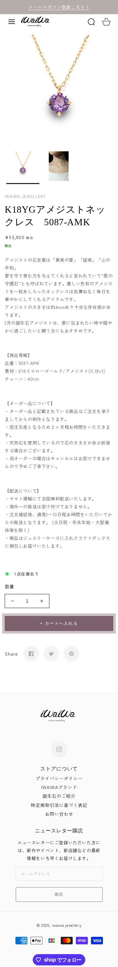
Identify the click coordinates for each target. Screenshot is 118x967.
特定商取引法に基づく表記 (59, 805)
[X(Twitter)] (51, 654)
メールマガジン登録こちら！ (59, 7)
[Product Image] (59, 89)
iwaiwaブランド (59, 787)
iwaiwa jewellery (66, 925)
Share (11, 654)
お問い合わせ (59, 814)
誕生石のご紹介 (59, 796)
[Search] (91, 22)
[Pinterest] (71, 654)
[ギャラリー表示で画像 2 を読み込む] (59, 167)
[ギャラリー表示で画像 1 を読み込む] (22, 167)
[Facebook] (31, 654)
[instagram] (59, 749)
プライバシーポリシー (59, 778)
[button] (12, 22)
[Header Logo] (51, 21)
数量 (9, 586)
